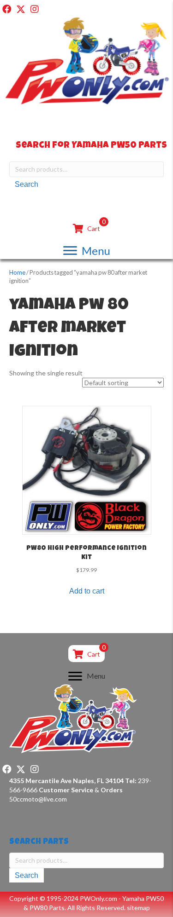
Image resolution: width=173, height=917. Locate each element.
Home (17, 272)
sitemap (138, 907)
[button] (7, 9)
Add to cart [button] (86, 591)
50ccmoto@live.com (38, 799)
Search (26, 184)
